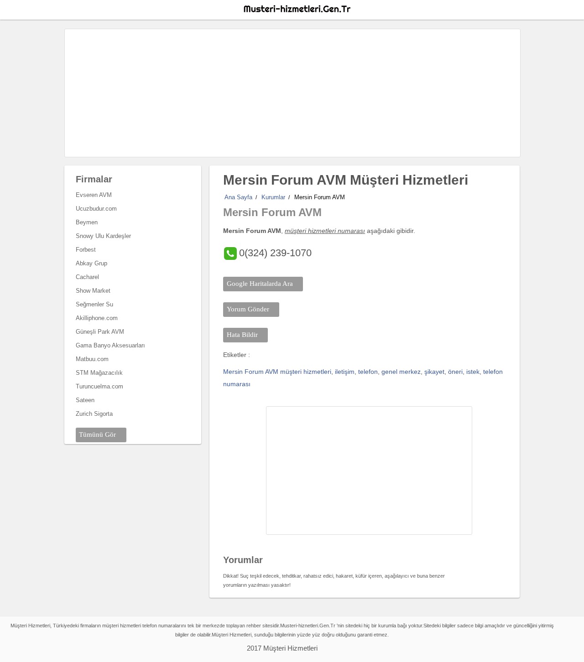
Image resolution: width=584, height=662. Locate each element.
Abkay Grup (91, 263)
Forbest (86, 249)
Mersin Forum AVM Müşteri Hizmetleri (345, 179)
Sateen (85, 400)
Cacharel (87, 277)
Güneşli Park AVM (100, 331)
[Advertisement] (292, 93)
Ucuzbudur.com (96, 208)
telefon (368, 371)
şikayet (434, 371)
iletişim (345, 371)
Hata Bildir (242, 334)
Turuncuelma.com (99, 386)
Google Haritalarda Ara (260, 283)
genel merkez (401, 371)
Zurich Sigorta (94, 413)
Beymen (87, 222)
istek (473, 371)
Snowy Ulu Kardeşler (103, 236)
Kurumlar (273, 197)
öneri (455, 371)
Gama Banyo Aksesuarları (110, 345)
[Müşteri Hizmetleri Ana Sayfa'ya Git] (297, 9)
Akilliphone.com (97, 318)
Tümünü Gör (97, 434)
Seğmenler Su (94, 304)
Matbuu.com (92, 359)
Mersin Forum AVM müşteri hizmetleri (277, 371)
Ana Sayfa (238, 197)
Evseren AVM (94, 194)
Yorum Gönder (248, 309)
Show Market (93, 290)
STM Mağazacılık (99, 372)
